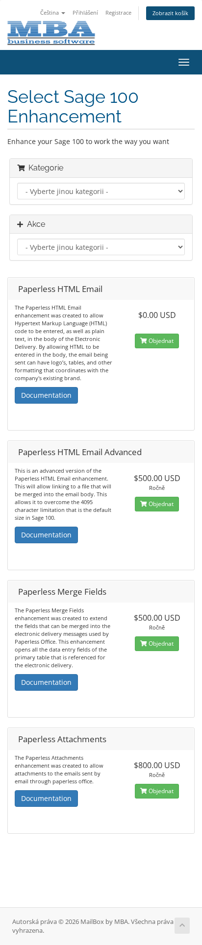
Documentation (46, 395)
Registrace (118, 12)
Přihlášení (85, 12)
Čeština (50, 12)
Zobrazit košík (170, 13)
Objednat (160, 341)
